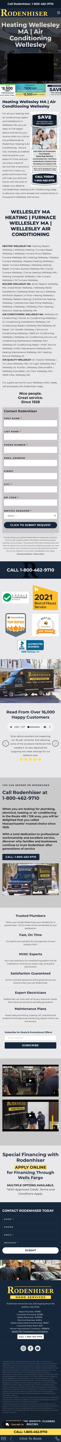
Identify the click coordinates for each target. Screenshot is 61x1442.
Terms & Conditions (24, 554)
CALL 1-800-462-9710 (30, 570)
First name (13, 418)
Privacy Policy (39, 554)
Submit (30, 1250)
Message (11, 1242)
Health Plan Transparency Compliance (30, 1331)
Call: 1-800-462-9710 (20, 856)
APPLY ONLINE (30, 1167)
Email (9, 1235)
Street (9, 471)
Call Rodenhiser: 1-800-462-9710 (30, 4)
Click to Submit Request (30, 525)
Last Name (12, 431)
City (8, 484)
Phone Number (16, 445)
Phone (8, 1227)
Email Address (14, 458)
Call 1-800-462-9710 (30, 1336)
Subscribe (30, 1045)
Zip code (11, 497)
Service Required (18, 510)
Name (9, 1219)
